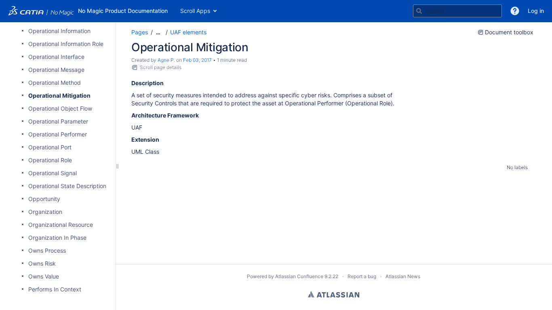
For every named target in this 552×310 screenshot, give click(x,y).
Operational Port (50, 147)
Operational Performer (57, 134)
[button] (515, 10)
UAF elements (188, 32)
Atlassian (333, 294)
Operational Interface (56, 56)
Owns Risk (42, 263)
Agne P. (166, 60)
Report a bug (362, 276)
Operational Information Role (65, 43)
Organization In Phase (57, 237)
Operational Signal (52, 173)
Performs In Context (54, 289)
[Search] (419, 11)
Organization (45, 211)
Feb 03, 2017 (197, 60)
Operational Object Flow (60, 108)
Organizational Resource (60, 224)
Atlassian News (403, 276)
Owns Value (43, 276)
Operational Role (50, 160)
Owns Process (47, 250)
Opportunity (44, 198)
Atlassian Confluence (299, 276)
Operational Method (54, 82)
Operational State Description (67, 185)
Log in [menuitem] (536, 10)
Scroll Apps (195, 10)
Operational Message (56, 69)
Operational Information (59, 30)
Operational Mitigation (59, 95)
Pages (139, 32)
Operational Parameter (58, 121)
